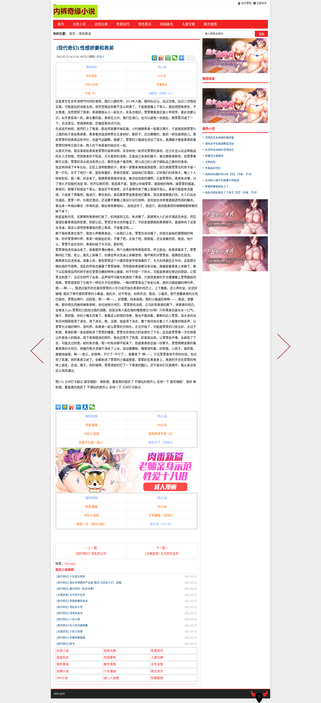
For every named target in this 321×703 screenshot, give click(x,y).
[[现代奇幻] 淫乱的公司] (38, 351)
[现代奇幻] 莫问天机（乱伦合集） (76, 588)
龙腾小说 (63, 671)
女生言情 (157, 664)
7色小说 (161, 67)
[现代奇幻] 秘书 (66, 643)
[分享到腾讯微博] (78, 407)
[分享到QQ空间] (154, 57)
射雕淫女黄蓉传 (214, 156)
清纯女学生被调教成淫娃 (219, 143)
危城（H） (91, 93)
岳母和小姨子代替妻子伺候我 (222, 180)
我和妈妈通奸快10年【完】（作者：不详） (229, 174)
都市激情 (210, 24)
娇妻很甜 (162, 84)
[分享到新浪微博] (161, 57)
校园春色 (166, 24)
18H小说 (62, 678)
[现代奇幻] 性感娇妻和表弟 (85, 48)
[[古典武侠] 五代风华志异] (283, 351)
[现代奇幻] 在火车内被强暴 (72, 625)
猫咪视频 (91, 67)
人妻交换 (188, 24)
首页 (60, 24)
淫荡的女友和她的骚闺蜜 (219, 137)
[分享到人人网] (85, 407)
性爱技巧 (122, 24)
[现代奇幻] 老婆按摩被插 (71, 637)
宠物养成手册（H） (161, 433)
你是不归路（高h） (92, 442)
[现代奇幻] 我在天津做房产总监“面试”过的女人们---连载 (89, 582)
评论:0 (100, 56)
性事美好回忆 (213, 168)
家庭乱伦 (63, 657)
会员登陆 (246, 3)
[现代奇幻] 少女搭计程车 (71, 576)
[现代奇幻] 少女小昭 (68, 619)
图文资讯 (157, 671)
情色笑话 (144, 24)
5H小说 (161, 75)
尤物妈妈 (210, 162)
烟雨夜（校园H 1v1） (161, 93)
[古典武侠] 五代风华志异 (71, 594)
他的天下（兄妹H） (161, 442)
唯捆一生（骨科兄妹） (91, 524)
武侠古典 (101, 24)
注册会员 (261, 3)
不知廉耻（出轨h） (162, 515)
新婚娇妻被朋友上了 (217, 186)
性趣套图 (157, 678)
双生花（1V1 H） (161, 524)
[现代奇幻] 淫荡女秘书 (70, 613)
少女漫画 (110, 671)
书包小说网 (91, 84)
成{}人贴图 (111, 678)
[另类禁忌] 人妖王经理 (70, 631)
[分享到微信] (175, 57)
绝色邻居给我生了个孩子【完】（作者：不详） (232, 192)
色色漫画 (91, 75)
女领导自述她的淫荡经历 (219, 149)
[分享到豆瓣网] (168, 57)
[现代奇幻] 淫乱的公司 (70, 607)
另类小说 (79, 24)
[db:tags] (70, 563)
